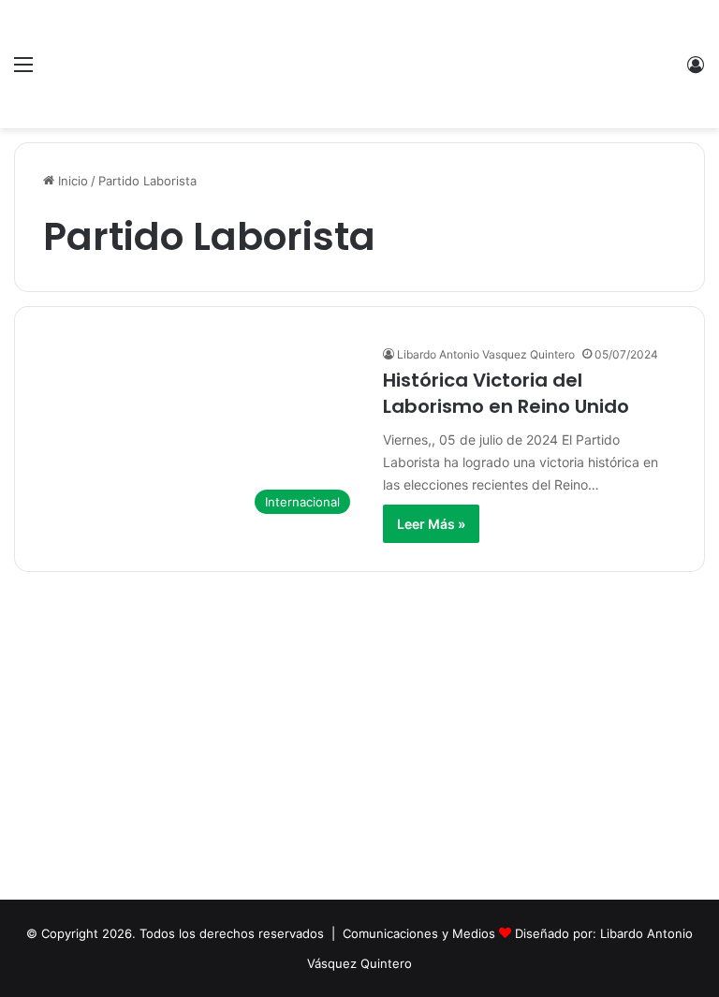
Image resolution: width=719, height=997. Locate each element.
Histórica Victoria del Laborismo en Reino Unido (506, 393)
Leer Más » (431, 524)
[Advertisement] (359, 740)
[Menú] (23, 71)
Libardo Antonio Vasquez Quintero (486, 354)
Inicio (71, 180)
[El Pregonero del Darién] (359, 64)
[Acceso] (695, 71)
